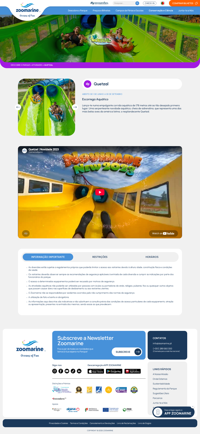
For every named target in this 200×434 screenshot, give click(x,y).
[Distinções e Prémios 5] (108, 389)
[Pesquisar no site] (137, 3)
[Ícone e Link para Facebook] (60, 371)
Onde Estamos (160, 379)
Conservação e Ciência (161, 10)
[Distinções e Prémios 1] (61, 389)
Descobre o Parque (77, 10)
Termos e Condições (79, 423)
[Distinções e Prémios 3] (89, 389)
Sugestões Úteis (161, 393)
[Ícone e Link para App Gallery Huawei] (132, 371)
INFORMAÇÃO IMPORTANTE (48, 256)
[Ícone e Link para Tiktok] (73, 371)
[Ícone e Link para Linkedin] (79, 371)
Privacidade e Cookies (58, 423)
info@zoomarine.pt (162, 343)
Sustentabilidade (161, 383)
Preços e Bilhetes (101, 10)
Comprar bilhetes (182, 3)
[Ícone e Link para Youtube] (66, 371)
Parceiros (157, 398)
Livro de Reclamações (126, 423)
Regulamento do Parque (165, 388)
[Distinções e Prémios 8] (59, 398)
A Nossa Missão (160, 374)
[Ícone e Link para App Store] (96, 371)
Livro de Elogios (144, 423)
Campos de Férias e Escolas (129, 10)
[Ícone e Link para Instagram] (54, 371)
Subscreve (123, 351)
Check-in (149, 3)
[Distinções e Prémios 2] (79, 389)
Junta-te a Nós (185, 10)
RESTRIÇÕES (99, 256)
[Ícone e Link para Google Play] (114, 371)
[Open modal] (46, 107)
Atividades (37, 65)
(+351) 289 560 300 (166, 349)
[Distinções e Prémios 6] (121, 389)
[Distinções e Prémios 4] (99, 389)
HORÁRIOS (152, 256)
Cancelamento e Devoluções (102, 423)
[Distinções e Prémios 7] (134, 389)
